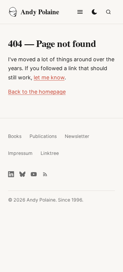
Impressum (20, 153)
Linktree (50, 153)
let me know (49, 77)
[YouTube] (34, 174)
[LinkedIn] (11, 174)
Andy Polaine (40, 12)
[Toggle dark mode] (94, 11)
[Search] (108, 11)
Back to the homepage (37, 92)
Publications (43, 136)
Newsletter (77, 136)
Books (14, 136)
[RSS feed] (45, 174)
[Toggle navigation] (80, 11)
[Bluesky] (22, 174)
